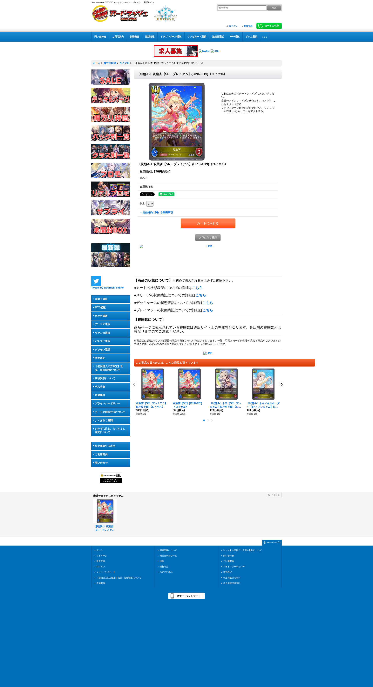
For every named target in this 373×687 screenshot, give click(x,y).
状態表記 (100, 357)
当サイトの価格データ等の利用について (242, 550)
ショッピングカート (106, 572)
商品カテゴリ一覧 (168, 556)
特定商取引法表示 (105, 445)
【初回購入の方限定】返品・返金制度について (109, 368)
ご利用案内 (101, 454)
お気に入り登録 (208, 237)
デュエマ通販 (102, 324)
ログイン (233, 26)
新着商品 (164, 566)
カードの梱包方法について (110, 412)
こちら (197, 288)
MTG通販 (100, 307)
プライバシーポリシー (107, 403)
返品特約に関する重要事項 (158, 212)
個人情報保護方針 (231, 583)
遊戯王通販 (101, 299)
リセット (276, 495)
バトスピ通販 (102, 341)
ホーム (99, 550)
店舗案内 (100, 395)
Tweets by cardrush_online (107, 287)
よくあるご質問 (104, 420)
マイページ (101, 556)
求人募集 (100, 386)
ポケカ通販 (101, 315)
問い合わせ (101, 462)
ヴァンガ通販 (102, 332)
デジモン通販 (102, 349)
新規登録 (248, 26)
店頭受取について (105, 378)
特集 (162, 561)
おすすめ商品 (166, 572)
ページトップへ (274, 542)
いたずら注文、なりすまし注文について (110, 430)
